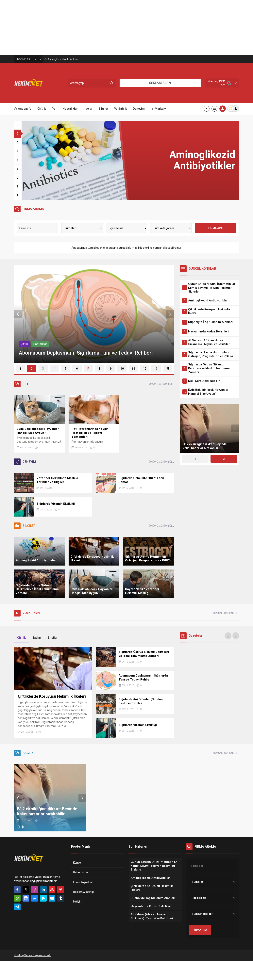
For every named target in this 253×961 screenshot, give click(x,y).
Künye (77, 862)
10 (122, 368)
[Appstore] (34, 898)
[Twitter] (26, 889)
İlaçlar (36, 637)
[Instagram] (34, 889)
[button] (17, 125)
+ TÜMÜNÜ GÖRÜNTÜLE (159, 383)
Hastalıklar (53, 343)
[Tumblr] (60, 898)
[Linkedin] (43, 889)
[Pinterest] (60, 889)
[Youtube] (52, 889)
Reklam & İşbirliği (83, 891)
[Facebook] (17, 889)
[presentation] (18, 314)
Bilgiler (25, 343)
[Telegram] (17, 907)
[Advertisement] (118, 27)
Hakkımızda (80, 872)
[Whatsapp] (17, 898)
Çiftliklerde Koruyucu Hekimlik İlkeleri (68, 59)
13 (156, 368)
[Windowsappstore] (52, 898)
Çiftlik (38, 343)
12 (144, 368)
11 (133, 368)
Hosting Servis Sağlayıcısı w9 (32, 955)
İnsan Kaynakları (83, 882)
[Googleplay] (43, 898)
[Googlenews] (26, 898)
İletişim (77, 901)
